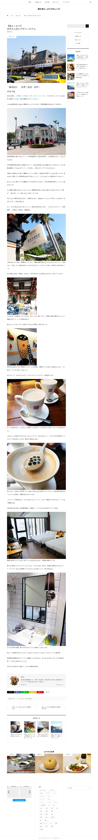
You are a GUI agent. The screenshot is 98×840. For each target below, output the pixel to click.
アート (54, 793)
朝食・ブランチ (43, 823)
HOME (29, 2)
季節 (52, 811)
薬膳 (56, 823)
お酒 (41, 793)
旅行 (31, 698)
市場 (41, 814)
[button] (9, 792)
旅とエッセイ (56, 2)
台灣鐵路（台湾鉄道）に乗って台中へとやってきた (31, 96)
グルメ (24, 698)
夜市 (41, 811)
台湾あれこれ (38, 2)
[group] (13, 792)
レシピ (49, 802)
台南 (47, 808)
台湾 (28, 698)
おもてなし (52, 790)
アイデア (48, 793)
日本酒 (52, 817)
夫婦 (47, 811)
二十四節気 (42, 805)
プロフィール (59, 684)
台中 (26, 698)
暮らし (46, 820)
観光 (41, 826)
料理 (41, 817)
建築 (47, 814)
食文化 (41, 829)
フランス (42, 799)
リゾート (42, 802)
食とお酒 (47, 2)
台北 (41, 808)
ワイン (55, 802)
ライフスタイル (66, 2)
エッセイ (20, 698)
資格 (52, 826)
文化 (52, 814)
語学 (47, 826)
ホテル (49, 799)
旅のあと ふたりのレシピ (49, 8)
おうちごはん (43, 790)
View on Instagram (20, 800)
